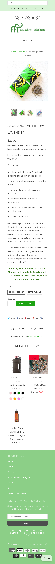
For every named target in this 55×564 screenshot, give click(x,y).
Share (21, 318)
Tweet (12, 318)
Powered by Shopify (39, 544)
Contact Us (12, 472)
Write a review (35, 336)
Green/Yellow (16, 292)
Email (44, 318)
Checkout (35, 9)
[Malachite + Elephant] (27, 29)
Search (10, 461)
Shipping (11, 488)
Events (10, 483)
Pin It (29, 318)
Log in (13, 9)
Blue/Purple (34, 292)
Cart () (24, 9)
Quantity (11, 299)
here (37, 279)
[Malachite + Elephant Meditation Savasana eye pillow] (27, 81)
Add (36, 318)
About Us (11, 467)
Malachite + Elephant (22, 544)
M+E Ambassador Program (18, 477)
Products (21, 52)
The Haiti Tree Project (16, 494)
